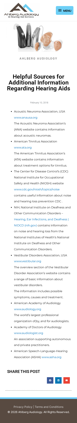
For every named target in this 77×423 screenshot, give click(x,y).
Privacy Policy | (24, 407)
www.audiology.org (27, 309)
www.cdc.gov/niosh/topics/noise (37, 189)
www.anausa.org (25, 117)
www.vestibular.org (27, 261)
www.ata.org (23, 147)
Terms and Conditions (49, 407)
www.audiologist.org (28, 333)
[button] (50, 380)
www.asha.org (51, 357)
